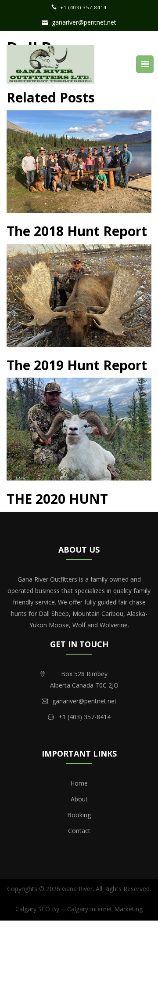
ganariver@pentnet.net (84, 22)
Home (79, 783)
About (79, 799)
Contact (79, 830)
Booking (79, 815)
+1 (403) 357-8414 (83, 7)
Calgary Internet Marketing (105, 909)
